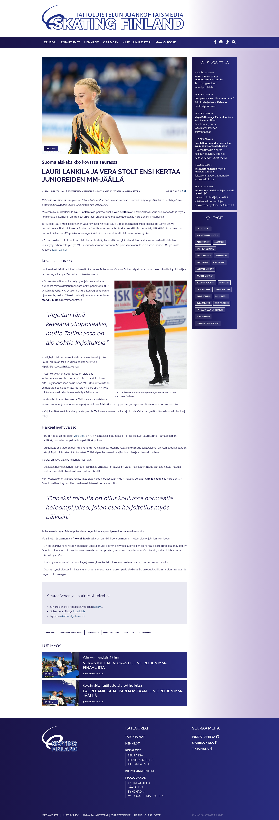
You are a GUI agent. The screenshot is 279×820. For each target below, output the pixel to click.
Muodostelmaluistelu (207, 235)
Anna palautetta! (95, 815)
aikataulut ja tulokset (72, 616)
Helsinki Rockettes (206, 283)
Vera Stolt (79, 435)
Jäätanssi (219, 242)
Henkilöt (91, 42)
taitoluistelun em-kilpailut (210, 310)
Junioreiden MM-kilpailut (71, 632)
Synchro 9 (136, 791)
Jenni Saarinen (203, 317)
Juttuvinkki (70, 815)
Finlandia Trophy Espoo (208, 323)
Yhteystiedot (120, 815)
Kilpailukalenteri (137, 42)
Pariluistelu (221, 296)
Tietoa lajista (139, 764)
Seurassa (135, 755)
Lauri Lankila (59, 249)
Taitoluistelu (203, 228)
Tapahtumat (70, 42)
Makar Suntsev (223, 289)
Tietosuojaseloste (147, 815)
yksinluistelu (144, 632)
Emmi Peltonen (222, 303)
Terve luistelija (140, 759)
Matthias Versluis (205, 249)
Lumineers (224, 283)
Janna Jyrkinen (204, 296)
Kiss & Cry (110, 42)
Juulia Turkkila (204, 256)
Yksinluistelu (139, 783)
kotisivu (97, 606)
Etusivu (50, 42)
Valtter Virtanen (205, 276)
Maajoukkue (165, 42)
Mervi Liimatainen (111, 632)
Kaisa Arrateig (203, 303)
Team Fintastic (204, 289)
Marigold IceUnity (205, 269)
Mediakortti (50, 815)
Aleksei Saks (49, 632)
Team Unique (221, 256)
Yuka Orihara (219, 262)
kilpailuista (79, 611)
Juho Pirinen (202, 262)
